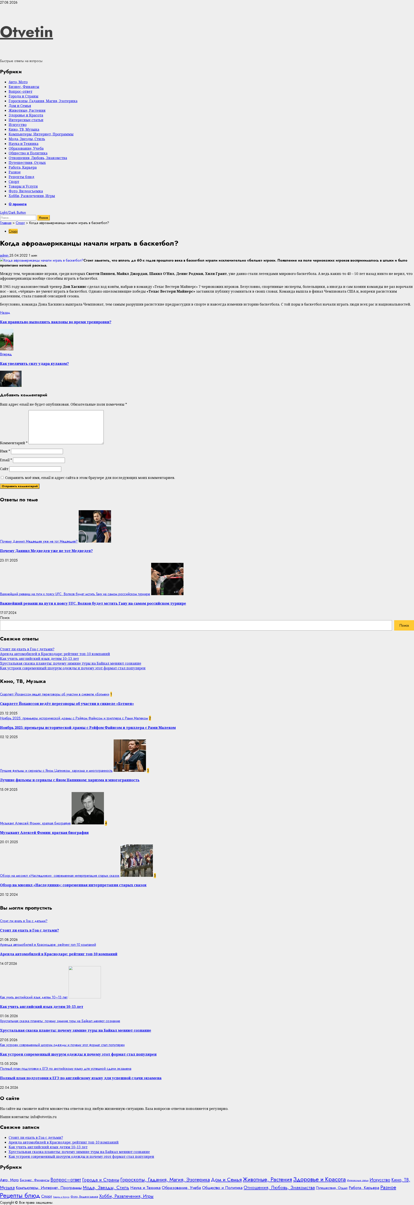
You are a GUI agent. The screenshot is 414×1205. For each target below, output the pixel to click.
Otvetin (26, 31)
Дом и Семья (20, 105)
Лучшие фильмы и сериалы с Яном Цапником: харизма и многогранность (56, 770)
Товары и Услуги (23, 186)
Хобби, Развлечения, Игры (32, 195)
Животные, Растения (27, 110)
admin (4, 255)
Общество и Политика (28, 153)
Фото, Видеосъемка (26, 191)
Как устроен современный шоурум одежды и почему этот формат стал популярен (73, 668)
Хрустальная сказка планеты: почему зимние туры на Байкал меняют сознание (70, 663)
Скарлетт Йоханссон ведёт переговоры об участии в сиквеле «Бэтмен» (54, 694)
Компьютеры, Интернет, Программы (41, 134)
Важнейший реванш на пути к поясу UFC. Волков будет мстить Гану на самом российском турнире (75, 594)
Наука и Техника (23, 143)
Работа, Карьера (23, 167)
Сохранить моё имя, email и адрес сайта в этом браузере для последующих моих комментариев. (90, 477)
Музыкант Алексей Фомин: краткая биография (35, 823)
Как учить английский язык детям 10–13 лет (39, 658)
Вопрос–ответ (20, 91)
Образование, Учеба (26, 148)
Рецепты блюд (21, 176)
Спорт (14, 181)
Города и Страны (23, 96)
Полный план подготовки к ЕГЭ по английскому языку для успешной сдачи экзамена (65, 1068)
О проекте (18, 204)
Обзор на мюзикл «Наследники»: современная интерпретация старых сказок (59, 875)
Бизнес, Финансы (24, 86)
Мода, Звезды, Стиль (27, 139)
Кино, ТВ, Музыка (24, 129)
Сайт (4, 468)
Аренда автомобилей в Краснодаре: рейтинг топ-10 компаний (55, 653)
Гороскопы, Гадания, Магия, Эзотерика (43, 101)
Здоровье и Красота (26, 115)
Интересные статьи (26, 120)
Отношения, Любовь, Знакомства (38, 157)
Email (6, 460)
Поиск (5, 617)
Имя (5, 451)
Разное (15, 172)
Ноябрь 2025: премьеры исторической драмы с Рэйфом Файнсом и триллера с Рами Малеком (74, 718)
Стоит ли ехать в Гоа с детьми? (27, 649)
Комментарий (14, 443)
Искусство (18, 124)
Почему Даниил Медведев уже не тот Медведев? (39, 541)
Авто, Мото (18, 82)
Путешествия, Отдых (27, 162)
